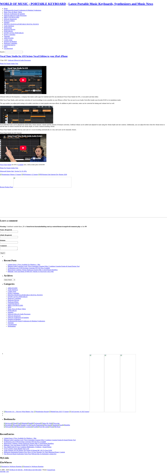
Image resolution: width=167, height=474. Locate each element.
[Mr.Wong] (56, 427)
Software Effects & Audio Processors (15, 15)
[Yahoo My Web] (46, 423)
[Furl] (18, 423)
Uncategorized (8, 48)
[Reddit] (30, 423)
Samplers (6, 22)
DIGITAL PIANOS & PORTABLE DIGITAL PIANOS (21, 24)
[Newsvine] (56, 423)
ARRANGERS (9, 38)
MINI (5, 47)
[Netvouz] (7, 427)
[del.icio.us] (8, 423)
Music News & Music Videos (13, 12)
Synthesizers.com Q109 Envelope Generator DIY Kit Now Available (29, 268)
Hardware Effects (9, 21)
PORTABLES (8, 31)
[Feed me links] (43, 427)
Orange (49, 470)
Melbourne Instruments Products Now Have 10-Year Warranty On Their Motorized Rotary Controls (34, 452)
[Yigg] (50, 427)
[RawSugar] (47, 425)
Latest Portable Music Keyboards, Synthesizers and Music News (110, 4)
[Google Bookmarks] (36, 425)
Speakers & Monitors (10, 41)
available (20, 164)
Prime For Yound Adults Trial (9, 63)
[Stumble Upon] (24, 425)
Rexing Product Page (6, 187)
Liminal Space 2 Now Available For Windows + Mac (24, 264)
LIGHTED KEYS (9, 45)
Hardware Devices (9, 29)
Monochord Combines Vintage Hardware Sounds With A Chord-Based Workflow (33, 270)
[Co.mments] (27, 427)
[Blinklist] (23, 423)
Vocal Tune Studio (5, 164)
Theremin (7, 36)
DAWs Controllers (9, 34)
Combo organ (8, 40)
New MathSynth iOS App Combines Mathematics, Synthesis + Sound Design (27, 447)
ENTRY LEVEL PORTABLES (14, 33)
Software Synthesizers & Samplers (14, 14)
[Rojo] (13, 427)
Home (6, 8)
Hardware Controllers (10, 43)
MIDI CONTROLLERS (11, 17)
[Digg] (14, 423)
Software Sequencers (10, 19)
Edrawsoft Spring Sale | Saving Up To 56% (13, 171)
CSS (7, 471)
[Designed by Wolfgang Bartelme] (32, 466)
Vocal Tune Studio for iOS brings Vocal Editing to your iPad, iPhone (34, 56)
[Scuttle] (35, 427)
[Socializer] (7, 425)
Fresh (53, 470)
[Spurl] (60, 425)
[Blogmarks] (19, 427)
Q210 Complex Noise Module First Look (16, 448)
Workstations (8, 27)
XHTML (3, 471)
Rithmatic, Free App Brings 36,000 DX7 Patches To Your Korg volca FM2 (31, 271)
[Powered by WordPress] (11, 466)
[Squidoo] (54, 425)
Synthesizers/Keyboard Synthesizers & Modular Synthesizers (22, 10)
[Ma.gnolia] (15, 425)
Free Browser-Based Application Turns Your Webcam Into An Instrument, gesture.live (30, 454)
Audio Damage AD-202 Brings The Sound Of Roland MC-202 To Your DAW (28, 450)
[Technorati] (37, 423)
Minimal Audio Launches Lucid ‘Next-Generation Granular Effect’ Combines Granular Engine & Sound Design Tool (44, 266)
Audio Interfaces (9, 26)
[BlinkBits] (66, 425)
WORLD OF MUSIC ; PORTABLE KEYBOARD (33, 4)
